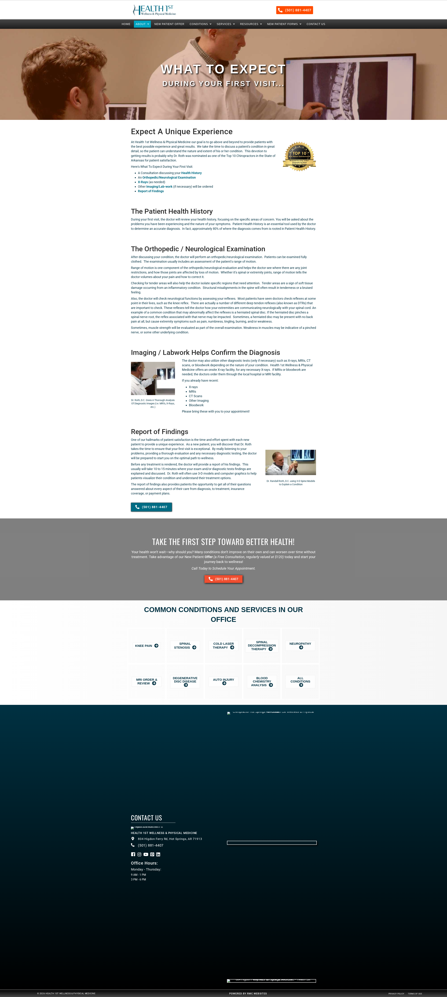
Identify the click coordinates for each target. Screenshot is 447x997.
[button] (294, 10)
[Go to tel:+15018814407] (175, 839)
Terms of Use (415, 994)
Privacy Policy (396, 994)
